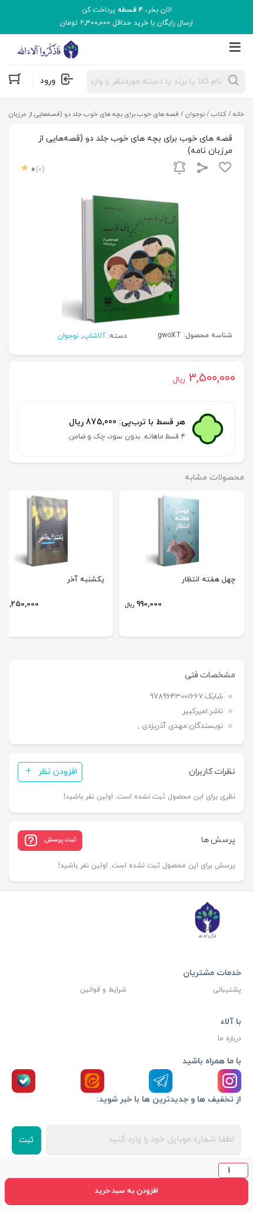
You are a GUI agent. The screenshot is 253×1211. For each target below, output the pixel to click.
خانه (238, 114)
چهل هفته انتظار (208, 579)
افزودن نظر (57, 771)
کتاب (219, 114)
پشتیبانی (227, 989)
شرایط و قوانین (103, 989)
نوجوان (195, 114)
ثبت (26, 1140)
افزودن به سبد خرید (126, 1191)
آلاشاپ (94, 336)
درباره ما (229, 1038)
